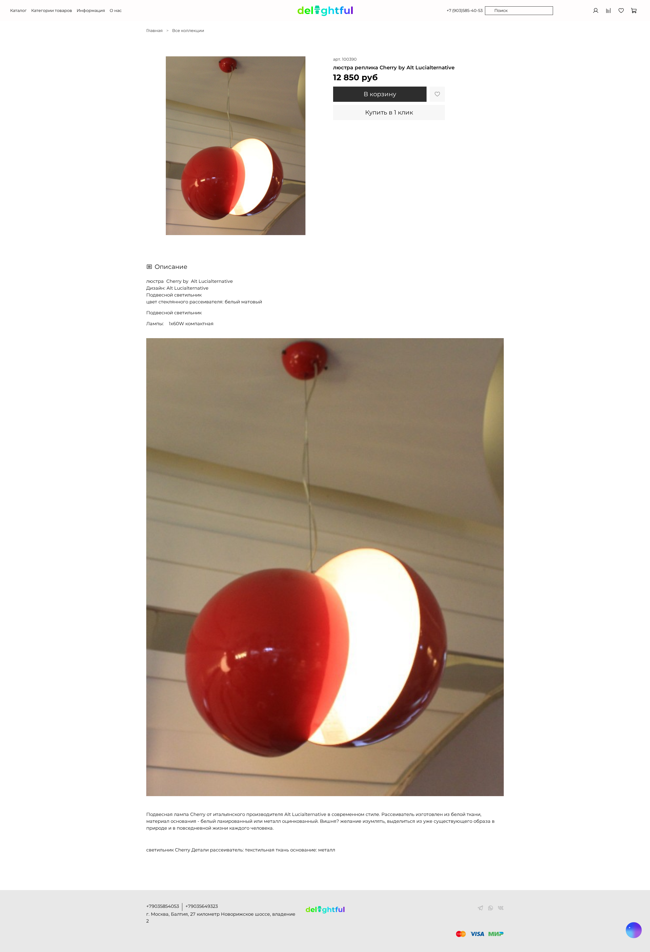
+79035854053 (162, 906)
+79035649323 (201, 906)
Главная (154, 30)
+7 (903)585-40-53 (465, 10)
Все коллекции (188, 30)
